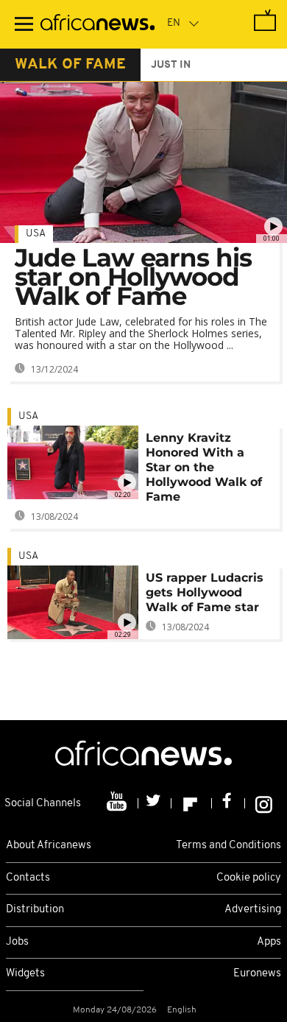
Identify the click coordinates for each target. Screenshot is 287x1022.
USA (36, 233)
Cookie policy (248, 878)
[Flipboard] (191, 803)
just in (171, 65)
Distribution (35, 909)
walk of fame (70, 64)
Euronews (257, 973)
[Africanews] (97, 24)
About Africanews (48, 845)
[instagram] (264, 803)
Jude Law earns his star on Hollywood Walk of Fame (133, 276)
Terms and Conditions (228, 845)
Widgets (25, 973)
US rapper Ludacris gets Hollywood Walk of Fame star (204, 592)
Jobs (17, 942)
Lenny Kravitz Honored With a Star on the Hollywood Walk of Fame (204, 467)
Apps (269, 942)
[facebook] (228, 803)
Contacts (28, 878)
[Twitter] (154, 803)
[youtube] (118, 803)
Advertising (252, 909)
